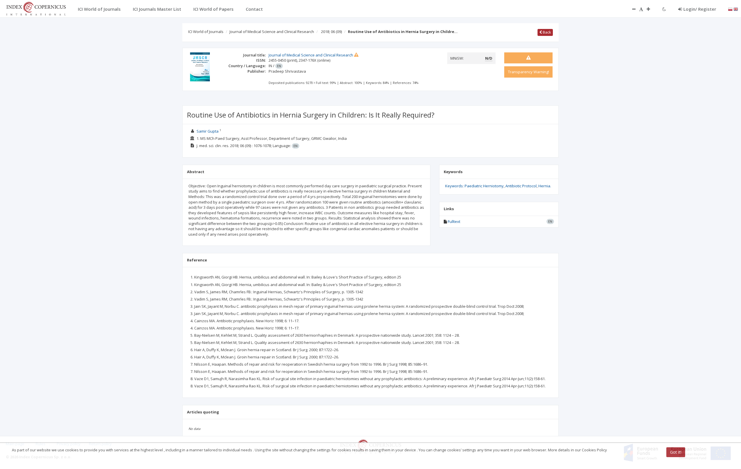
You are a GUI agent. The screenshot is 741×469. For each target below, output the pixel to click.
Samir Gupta (208, 131)
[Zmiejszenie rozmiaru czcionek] (631, 9)
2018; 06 (331, 31)
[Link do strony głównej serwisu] (36, 8)
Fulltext (454, 221)
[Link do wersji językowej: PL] (730, 8)
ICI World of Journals (205, 31)
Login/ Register (699, 9)
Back (546, 32)
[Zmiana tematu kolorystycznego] (664, 9)
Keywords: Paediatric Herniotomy (474, 185)
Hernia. (544, 185)
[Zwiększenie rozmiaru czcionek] (651, 9)
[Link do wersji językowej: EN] (735, 8)
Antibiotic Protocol (521, 185)
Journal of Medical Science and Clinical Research (272, 31)
